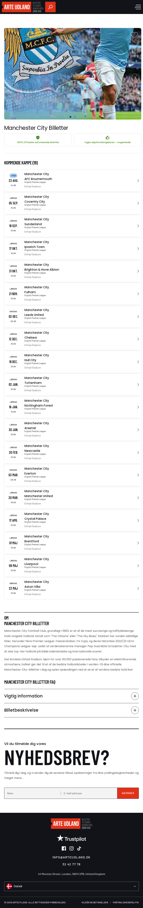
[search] (50, 7)
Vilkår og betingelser (95, 902)
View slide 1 (70, 117)
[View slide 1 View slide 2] (72, 74)
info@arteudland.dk (71, 857)
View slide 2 (75, 117)
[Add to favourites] (134, 34)
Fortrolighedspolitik (126, 902)
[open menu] (138, 7)
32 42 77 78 (71, 864)
